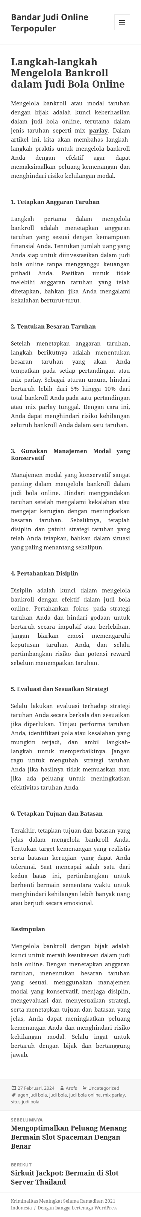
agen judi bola (32, 1095)
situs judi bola (25, 1101)
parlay (98, 130)
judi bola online (85, 1095)
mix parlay (114, 1095)
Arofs (71, 1088)
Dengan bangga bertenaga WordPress (77, 1208)
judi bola (58, 1095)
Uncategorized (103, 1088)
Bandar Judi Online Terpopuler (49, 22)
